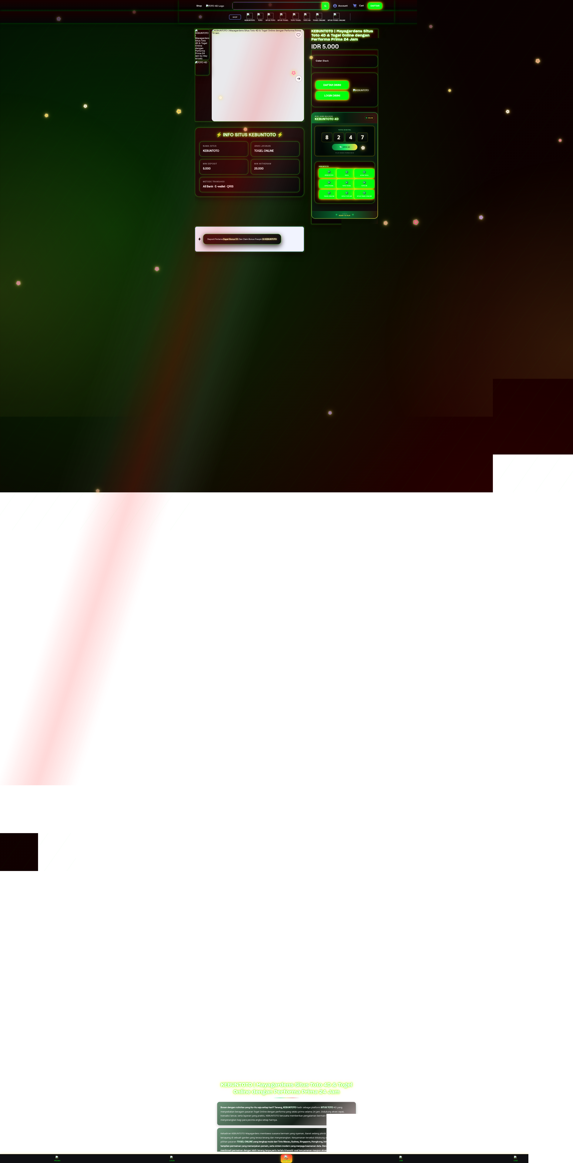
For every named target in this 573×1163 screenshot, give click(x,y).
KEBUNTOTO (289, 1107)
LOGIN (172, 1161)
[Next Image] (298, 79)
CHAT (516, 1161)
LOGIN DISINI (332, 95)
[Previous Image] (217, 79)
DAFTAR (286, 1161)
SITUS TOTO (249, 265)
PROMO (57, 1161)
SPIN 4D (345, 147)
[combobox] (277, 5)
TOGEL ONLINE (245, 1141)
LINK (401, 1161)
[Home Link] (215, 6)
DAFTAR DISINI (332, 84)
